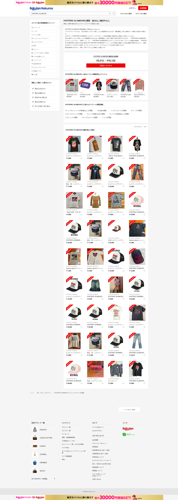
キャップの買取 (136, 110)
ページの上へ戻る (129, 410)
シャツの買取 (106, 117)
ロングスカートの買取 (90, 117)
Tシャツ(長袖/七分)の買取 (96, 114)
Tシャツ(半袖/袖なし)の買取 (119, 114)
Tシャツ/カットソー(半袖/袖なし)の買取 (79, 110)
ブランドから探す (141, 13)
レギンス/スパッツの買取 (74, 114)
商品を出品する (40, 88)
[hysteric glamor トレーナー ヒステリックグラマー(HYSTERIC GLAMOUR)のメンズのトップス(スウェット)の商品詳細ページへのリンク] (137, 228)
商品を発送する (40, 102)
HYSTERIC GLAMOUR (71, 153)
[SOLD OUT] (72, 85)
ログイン (132, 8)
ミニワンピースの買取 (118, 110)
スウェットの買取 (71, 117)
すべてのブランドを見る (39, 479)
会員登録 (143, 8)
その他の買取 (102, 110)
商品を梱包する (40, 93)
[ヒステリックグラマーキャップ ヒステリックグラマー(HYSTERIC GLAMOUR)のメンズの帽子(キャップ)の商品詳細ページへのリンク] (116, 172)
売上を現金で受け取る (42, 106)
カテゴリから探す (126, 13)
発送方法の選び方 (40, 97)
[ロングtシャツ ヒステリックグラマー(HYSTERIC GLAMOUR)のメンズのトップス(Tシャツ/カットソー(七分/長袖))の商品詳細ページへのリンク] (116, 369)
